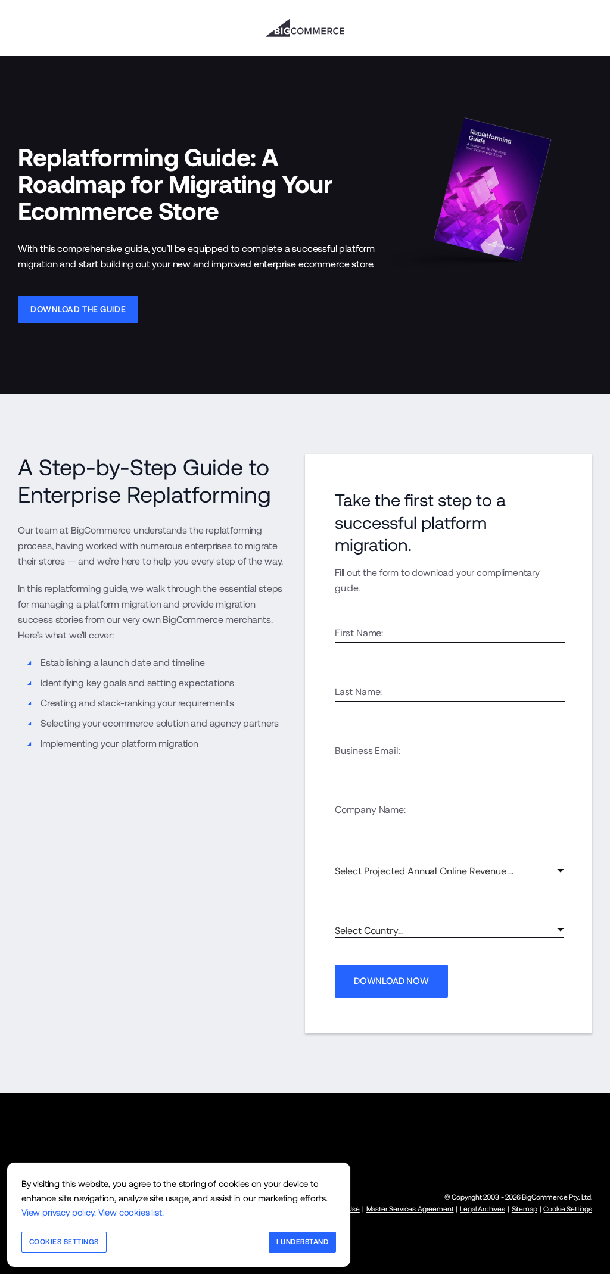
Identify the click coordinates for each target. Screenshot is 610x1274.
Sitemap (524, 1209)
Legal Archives (482, 1209)
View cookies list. (131, 1212)
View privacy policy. (58, 1212)
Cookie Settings (567, 1209)
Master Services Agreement (410, 1209)
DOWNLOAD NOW (391, 981)
